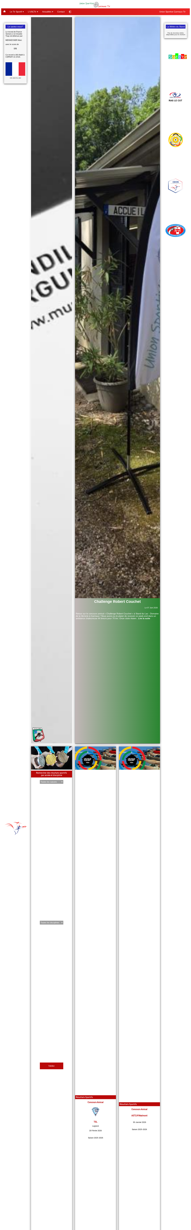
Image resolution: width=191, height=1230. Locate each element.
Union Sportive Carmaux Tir (172, 11)
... (143, 618)
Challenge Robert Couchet (117, 601)
